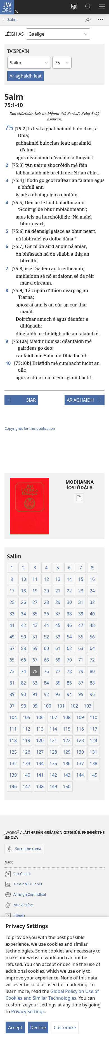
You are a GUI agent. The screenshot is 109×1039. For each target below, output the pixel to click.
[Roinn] (88, 19)
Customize (65, 1027)
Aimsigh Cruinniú (23, 884)
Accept (15, 1027)
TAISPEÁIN (18, 51)
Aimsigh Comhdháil (25, 895)
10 (9, 363)
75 (8, 127)
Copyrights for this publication (29, 428)
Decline (38, 1027)
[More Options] (101, 19)
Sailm (11, 19)
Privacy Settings (28, 1011)
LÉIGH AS (14, 34)
